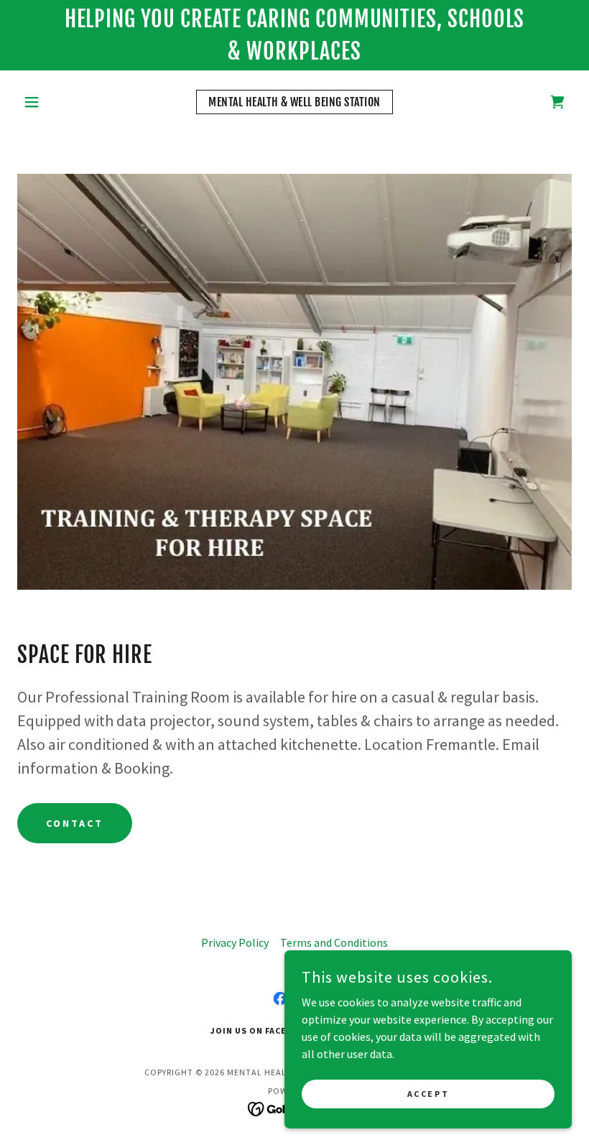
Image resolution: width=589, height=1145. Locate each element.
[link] (294, 102)
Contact (74, 823)
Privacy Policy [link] (235, 942)
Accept (428, 1093)
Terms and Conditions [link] (334, 942)
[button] (59, 102)
